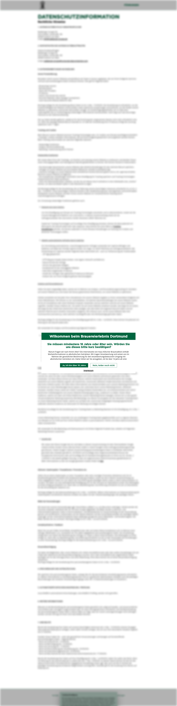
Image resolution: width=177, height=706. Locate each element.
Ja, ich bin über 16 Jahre (74, 365)
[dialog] (88, 353)
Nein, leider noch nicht (104, 365)
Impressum (88, 370)
